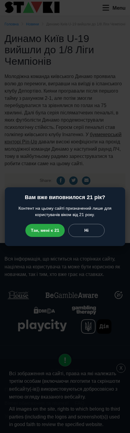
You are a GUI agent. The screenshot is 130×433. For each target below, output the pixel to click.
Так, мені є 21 (45, 230)
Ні (86, 230)
